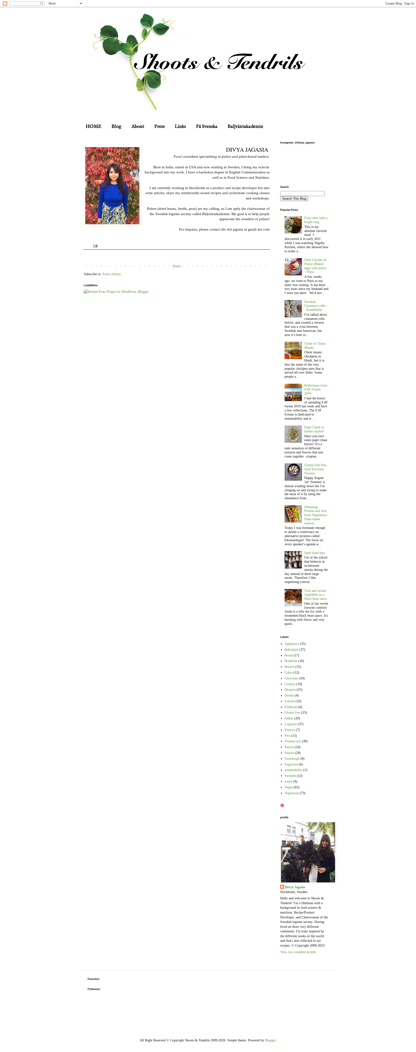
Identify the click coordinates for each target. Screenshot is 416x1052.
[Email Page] (95, 245)
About (137, 126)
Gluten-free (292, 712)
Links (180, 126)
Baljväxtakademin (245, 126)
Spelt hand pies (314, 553)
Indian (289, 718)
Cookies (290, 684)
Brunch (289, 667)
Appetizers (292, 644)
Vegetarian (292, 793)
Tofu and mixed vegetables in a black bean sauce (315, 595)
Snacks (289, 753)
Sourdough (292, 758)
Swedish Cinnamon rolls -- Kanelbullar (315, 306)
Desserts (290, 689)
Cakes (288, 672)
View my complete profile (298, 952)
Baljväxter (292, 649)
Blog (116, 126)
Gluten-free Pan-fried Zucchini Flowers (315, 469)
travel (288, 781)
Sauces (289, 747)
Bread (288, 655)
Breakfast (291, 661)
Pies (287, 736)
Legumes (291, 724)
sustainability (293, 770)
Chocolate (291, 678)
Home (177, 266)
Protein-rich (293, 741)
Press (159, 126)
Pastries (290, 730)
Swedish (290, 776)
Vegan (289, 787)
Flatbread (291, 707)
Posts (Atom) (112, 274)
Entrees (290, 701)
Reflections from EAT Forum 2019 (315, 390)
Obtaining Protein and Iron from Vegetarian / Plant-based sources (316, 515)
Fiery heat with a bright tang (315, 220)
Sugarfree (291, 764)
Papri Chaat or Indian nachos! (314, 429)
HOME (93, 126)
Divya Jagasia (295, 887)
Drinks (289, 695)
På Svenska (206, 126)
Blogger (270, 1040)
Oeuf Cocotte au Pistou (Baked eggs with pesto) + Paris (315, 266)
